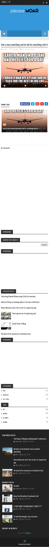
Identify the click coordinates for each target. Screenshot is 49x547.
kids (4, 391)
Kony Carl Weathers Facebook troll (26, 496)
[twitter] (46, 2)
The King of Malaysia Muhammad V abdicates (30, 438)
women (5, 414)
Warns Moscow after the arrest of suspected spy (18, 307)
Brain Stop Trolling (19, 323)
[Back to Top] (24, 541)
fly (23, 49)
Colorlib (28, 544)
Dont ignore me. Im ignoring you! (24, 313)
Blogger (28, 533)
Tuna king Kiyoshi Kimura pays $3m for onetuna (18, 296)
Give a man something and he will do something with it (20, 128)
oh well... (17, 485)
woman (5, 422)
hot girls (6, 399)
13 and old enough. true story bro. (26, 516)
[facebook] (43, 2)
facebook (6, 395)
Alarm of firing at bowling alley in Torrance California (20, 302)
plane (33, 49)
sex (4, 409)
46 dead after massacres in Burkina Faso (16, 333)
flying (27, 49)
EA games (5, 418)
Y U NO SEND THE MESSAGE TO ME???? (28, 506)
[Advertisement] (24, 207)
